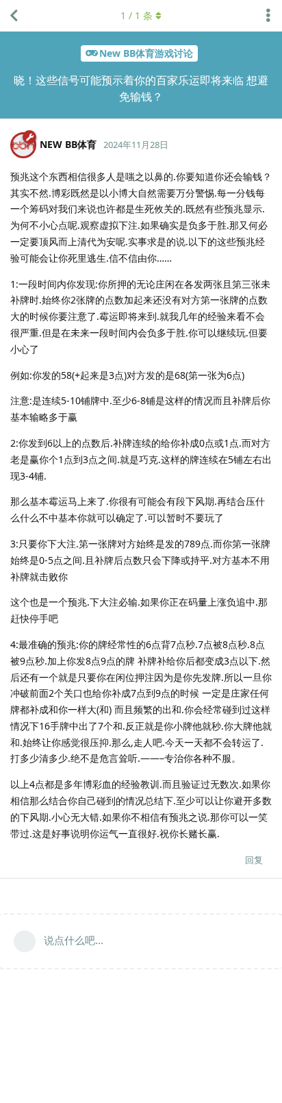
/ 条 (136, 15)
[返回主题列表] (13, 16)
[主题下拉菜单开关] (268, 16)
